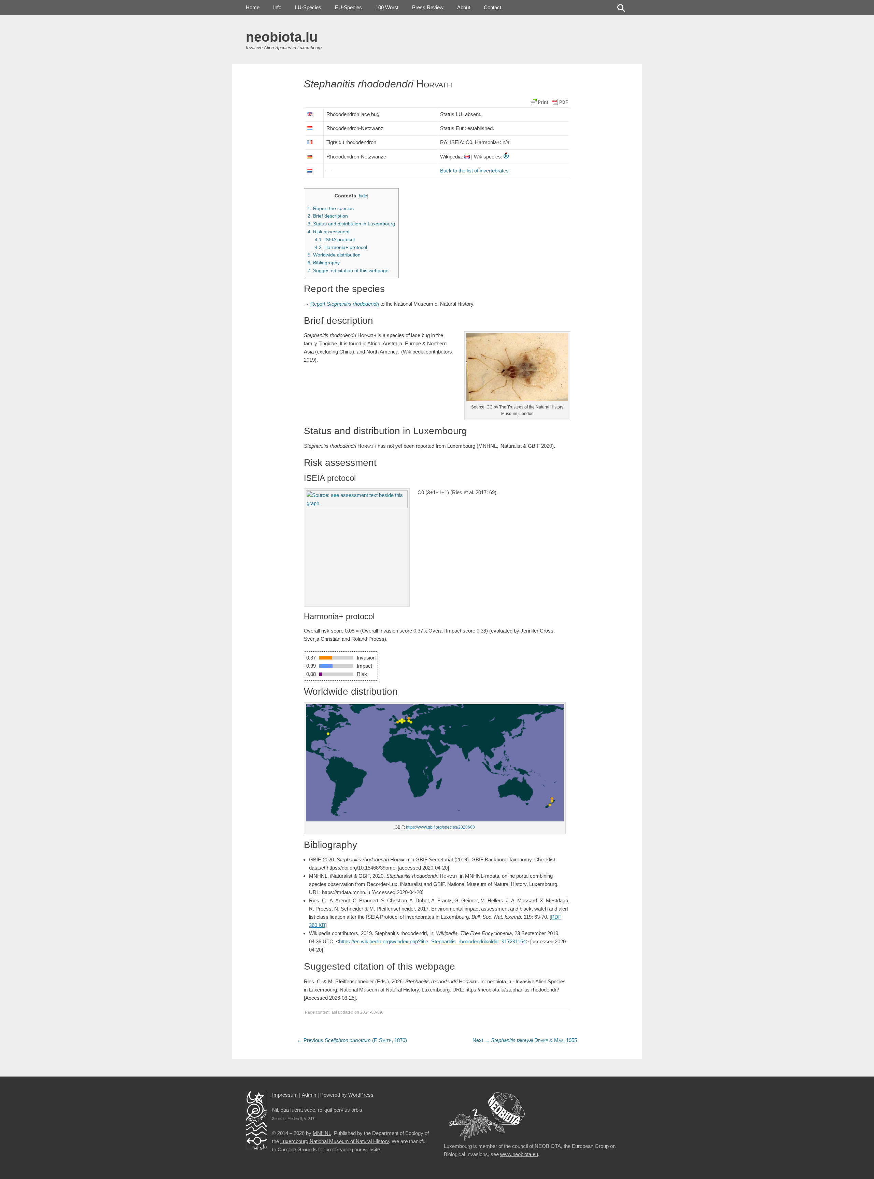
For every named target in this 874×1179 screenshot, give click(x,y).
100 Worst (387, 7)
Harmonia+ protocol (341, 247)
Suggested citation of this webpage (348, 270)
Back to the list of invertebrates (474, 171)
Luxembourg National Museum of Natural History (334, 1141)
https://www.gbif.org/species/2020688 (440, 827)
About (463, 7)
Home (252, 7)
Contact (492, 7)
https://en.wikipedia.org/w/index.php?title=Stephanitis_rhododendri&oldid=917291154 (432, 941)
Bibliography (324, 262)
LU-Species (308, 7)
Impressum (285, 1095)
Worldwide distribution (334, 255)
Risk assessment (329, 231)
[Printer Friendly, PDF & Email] (549, 101)
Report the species (331, 208)
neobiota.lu (282, 36)
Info (277, 7)
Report (344, 304)
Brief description (328, 216)
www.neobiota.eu (519, 1154)
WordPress (360, 1095)
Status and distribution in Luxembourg (351, 223)
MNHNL (322, 1133)
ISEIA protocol (335, 239)
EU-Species (348, 7)
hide (363, 195)
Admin (309, 1095)
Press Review (427, 7)
